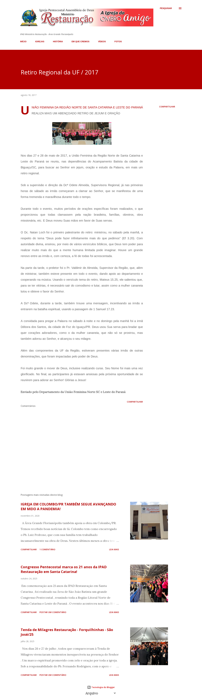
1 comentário (47, 549)
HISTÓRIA (58, 41)
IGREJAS (39, 41)
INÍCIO (23, 41)
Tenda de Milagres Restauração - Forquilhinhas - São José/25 (67, 632)
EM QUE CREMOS (80, 41)
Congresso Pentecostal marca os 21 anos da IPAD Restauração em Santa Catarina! (64, 569)
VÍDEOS (102, 41)
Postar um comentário (52, 612)
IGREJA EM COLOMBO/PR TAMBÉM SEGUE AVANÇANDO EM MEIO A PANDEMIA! (68, 506)
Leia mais (114, 549)
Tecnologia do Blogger (103, 687)
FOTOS (118, 41)
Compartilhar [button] (167, 106)
